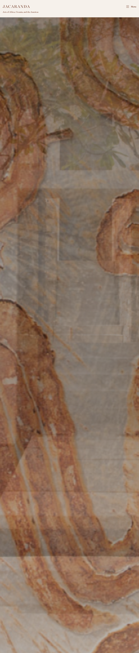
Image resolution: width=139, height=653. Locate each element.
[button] (130, 6)
